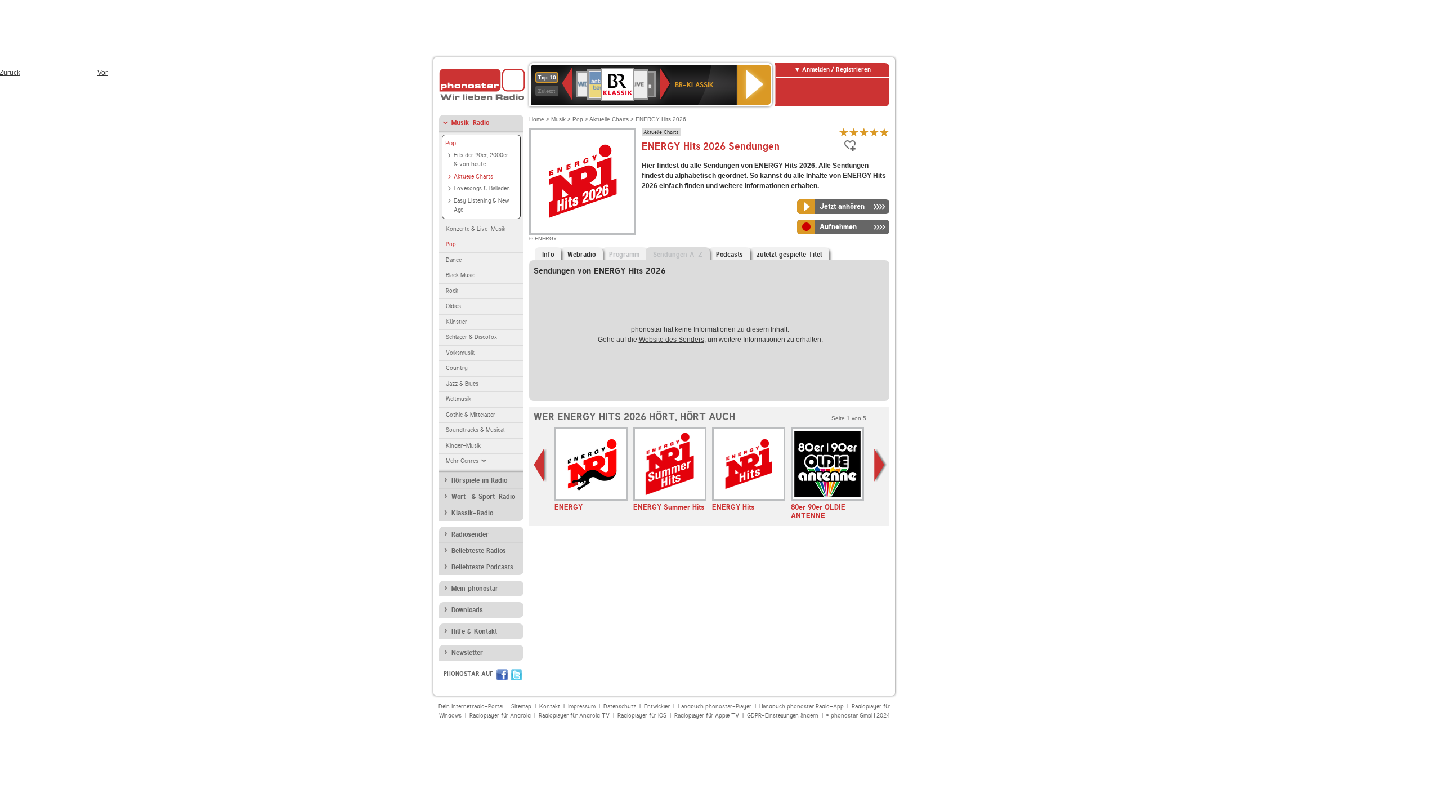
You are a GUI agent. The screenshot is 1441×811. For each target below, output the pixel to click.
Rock (452, 291)
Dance (454, 260)
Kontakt (549, 706)
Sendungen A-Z (677, 255)
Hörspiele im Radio (479, 480)
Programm (624, 255)
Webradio (581, 255)
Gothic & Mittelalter (470, 414)
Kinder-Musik (463, 445)
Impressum (582, 706)
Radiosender (470, 534)
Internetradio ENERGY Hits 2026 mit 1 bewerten (844, 132)
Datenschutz (619, 706)
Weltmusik (458, 399)
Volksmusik (460, 353)
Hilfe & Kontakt (474, 631)
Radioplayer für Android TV (574, 715)
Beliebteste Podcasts (482, 567)
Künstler (456, 322)
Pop (450, 143)
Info (548, 255)
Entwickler (657, 706)
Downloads (467, 610)
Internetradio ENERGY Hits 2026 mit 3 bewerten (864, 132)
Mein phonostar (474, 588)
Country (457, 368)
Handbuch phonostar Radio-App (801, 706)
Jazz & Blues (462, 383)
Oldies (453, 306)
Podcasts (729, 255)
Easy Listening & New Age (481, 205)
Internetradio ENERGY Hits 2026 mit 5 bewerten (884, 132)
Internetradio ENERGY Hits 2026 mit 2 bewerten (854, 132)
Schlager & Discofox (471, 337)
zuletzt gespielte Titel (789, 255)
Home (536, 119)
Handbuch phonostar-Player (714, 706)
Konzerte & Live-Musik (475, 229)
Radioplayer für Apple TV (706, 715)
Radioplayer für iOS (641, 715)
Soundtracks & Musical (475, 430)
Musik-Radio (470, 123)
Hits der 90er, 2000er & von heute (481, 159)
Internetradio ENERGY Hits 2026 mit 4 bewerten (874, 132)
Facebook (502, 674)
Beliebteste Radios (478, 551)
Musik (558, 119)
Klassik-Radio (472, 513)
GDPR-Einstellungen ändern (782, 715)
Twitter (516, 674)
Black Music (460, 275)
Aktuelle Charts (473, 176)
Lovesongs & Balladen (482, 188)
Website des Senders (671, 340)
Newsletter (467, 653)
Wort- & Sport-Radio (483, 497)
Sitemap (521, 706)
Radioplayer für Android (500, 715)
